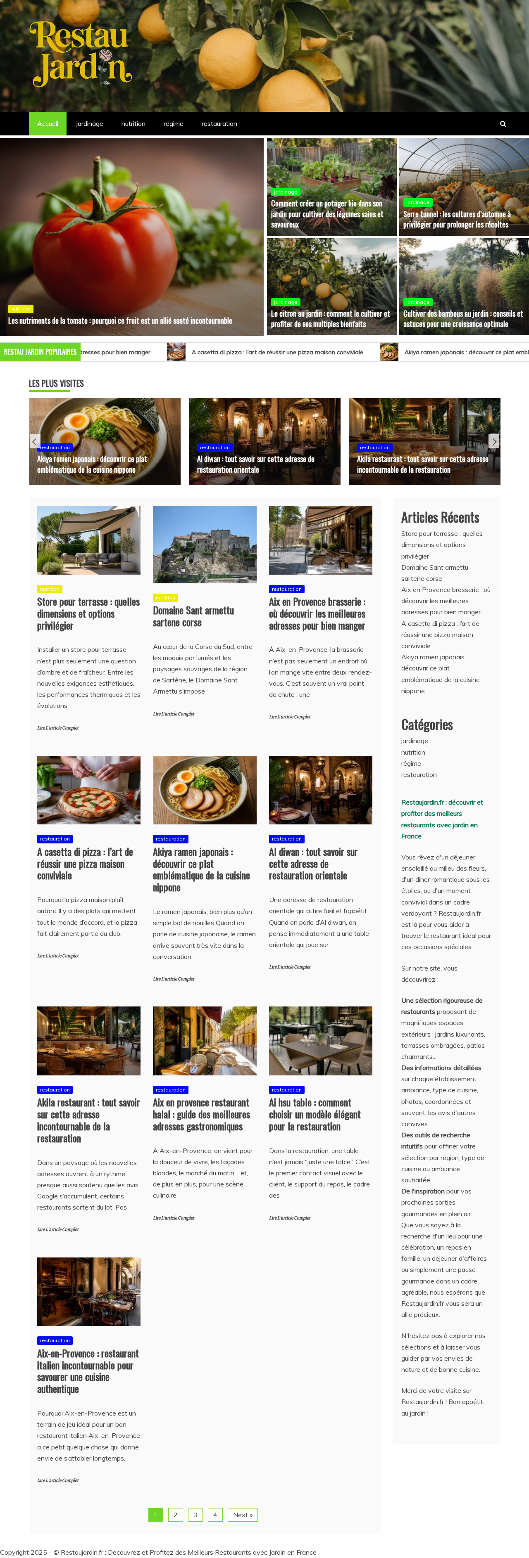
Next (493, 441)
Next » (243, 1515)
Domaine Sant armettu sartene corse (193, 615)
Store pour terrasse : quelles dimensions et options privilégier (88, 613)
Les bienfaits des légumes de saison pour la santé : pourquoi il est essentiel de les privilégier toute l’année (121, 315)
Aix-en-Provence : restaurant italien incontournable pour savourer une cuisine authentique (88, 1370)
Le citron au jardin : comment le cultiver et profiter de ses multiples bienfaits (330, 318)
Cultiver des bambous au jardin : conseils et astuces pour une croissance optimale (463, 318)
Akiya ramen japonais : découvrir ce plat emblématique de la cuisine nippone (388, 352)
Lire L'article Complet (58, 728)
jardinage (89, 123)
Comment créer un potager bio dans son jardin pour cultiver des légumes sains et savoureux (327, 213)
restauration (219, 123)
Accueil (47, 123)
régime (173, 123)
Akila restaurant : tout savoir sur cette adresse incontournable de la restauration (263, 463)
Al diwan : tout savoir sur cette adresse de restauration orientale (96, 463)
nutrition (133, 123)
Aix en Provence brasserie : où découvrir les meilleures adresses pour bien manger (317, 613)
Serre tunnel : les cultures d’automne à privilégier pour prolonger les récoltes (457, 219)
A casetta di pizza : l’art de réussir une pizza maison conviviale (157, 352)
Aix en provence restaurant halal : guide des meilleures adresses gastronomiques (417, 463)
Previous (35, 441)
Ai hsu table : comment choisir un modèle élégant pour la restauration (315, 1113)
